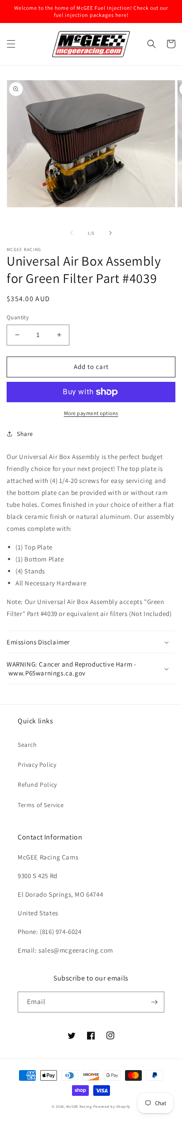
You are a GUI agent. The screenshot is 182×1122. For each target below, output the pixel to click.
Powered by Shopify (112, 1106)
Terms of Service (41, 805)
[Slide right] (110, 233)
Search (27, 745)
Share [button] (25, 434)
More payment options (91, 413)
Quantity (18, 317)
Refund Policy (37, 785)
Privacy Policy (37, 765)
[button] (11, 44)
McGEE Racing (78, 1106)
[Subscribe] (154, 1002)
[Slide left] (71, 233)
